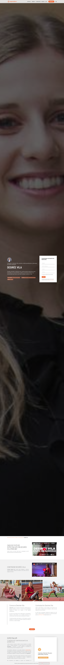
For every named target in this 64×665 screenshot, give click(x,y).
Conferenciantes (20, 537)
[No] (62, 663)
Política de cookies (46, 663)
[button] (56, 1)
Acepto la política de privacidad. (47, 274)
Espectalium (9, 537)
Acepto (40, 663)
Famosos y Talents (14, 537)
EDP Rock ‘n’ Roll (41, 614)
